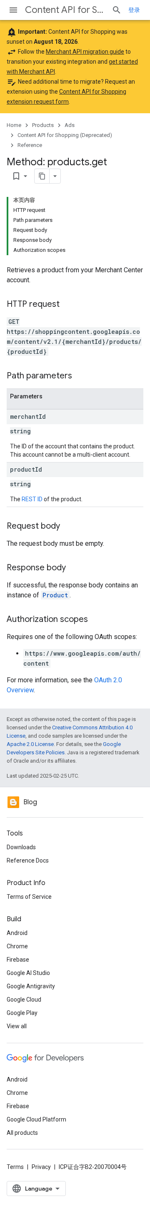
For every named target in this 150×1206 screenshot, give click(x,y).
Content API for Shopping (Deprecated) (65, 9)
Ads (70, 125)
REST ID (32, 499)
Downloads (21, 847)
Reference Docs (28, 860)
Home (14, 125)
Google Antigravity (31, 986)
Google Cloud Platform (36, 1119)
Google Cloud (24, 999)
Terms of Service (29, 896)
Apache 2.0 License (30, 744)
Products (43, 125)
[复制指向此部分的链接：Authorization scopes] (96, 620)
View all (17, 1026)
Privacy (41, 1167)
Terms (15, 1167)
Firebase (18, 959)
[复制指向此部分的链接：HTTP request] (68, 305)
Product (55, 595)
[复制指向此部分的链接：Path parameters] (80, 376)
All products (22, 1132)
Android (17, 933)
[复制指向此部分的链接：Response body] (74, 568)
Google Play (22, 1013)
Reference (30, 145)
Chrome (17, 946)
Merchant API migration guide (85, 51)
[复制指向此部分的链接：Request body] (68, 527)
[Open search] (117, 10)
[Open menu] (13, 10)
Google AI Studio (28, 973)
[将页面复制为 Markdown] (42, 176)
